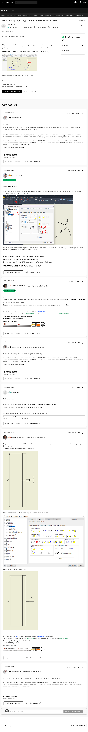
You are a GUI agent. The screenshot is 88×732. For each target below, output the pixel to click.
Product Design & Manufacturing (22, 15)
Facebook (16, 147)
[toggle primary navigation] (3, 2)
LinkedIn (12, 147)
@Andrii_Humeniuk (77, 299)
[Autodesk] (9, 2)
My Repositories (32, 259)
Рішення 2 (65, 50)
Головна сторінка (6, 15)
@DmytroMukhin (21, 405)
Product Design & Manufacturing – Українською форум (49, 15)
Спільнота (4, 11)
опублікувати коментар (12, 91)
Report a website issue (77, 726)
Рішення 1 (65, 46)
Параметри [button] (82, 20)
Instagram (21, 147)
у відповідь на (37, 286)
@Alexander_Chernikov (36, 127)
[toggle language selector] (75, 2)
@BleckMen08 (12, 187)
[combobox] (26, 2)
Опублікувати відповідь (73, 711)
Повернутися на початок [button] (13, 726)
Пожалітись (33, 91)
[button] (86, 26)
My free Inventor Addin (18, 259)
